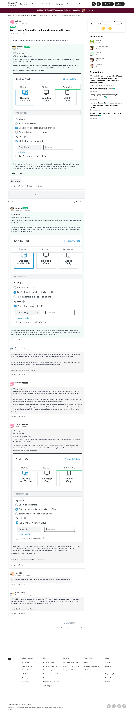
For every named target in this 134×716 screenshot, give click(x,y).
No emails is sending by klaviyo (101, 88)
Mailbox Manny (20, 348)
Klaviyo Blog (25, 670)
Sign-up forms (15, 181)
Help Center (80, 4)
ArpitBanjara (100, 58)
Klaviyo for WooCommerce (51, 682)
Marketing (33, 15)
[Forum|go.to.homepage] (12, 4)
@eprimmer (19, 53)
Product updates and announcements (102, 85)
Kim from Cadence (102, 46)
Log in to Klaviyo (27, 666)
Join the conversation (21, 15)
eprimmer (18, 21)
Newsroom (108, 666)
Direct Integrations (48, 686)
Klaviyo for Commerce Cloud (52, 674)
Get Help (87, 674)
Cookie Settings (26, 704)
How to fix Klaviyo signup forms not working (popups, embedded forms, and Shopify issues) (106, 105)
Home (10, 15)
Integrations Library (69, 670)
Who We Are (109, 662)
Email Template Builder (91, 666)
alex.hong (20, 46)
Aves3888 (18, 573)
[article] (47, 274)
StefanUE (99, 65)
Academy (70, 4)
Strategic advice (95, 110)
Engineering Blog (110, 674)
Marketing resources (28, 678)
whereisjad (99, 40)
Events (41, 4)
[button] (108, 4)
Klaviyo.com (25, 662)
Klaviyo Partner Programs (71, 662)
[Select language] (99, 4)
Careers (107, 670)
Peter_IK (99, 52)
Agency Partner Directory (71, 666)
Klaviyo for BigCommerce (51, 670)
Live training (25, 682)
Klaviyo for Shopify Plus (50, 666)
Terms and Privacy (14, 704)
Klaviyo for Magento (49, 678)
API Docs (87, 670)
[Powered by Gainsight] (67, 623)
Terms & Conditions (58, 628)
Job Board (49, 4)
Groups (34, 4)
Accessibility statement (74, 628)
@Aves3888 (15, 599)
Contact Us (108, 682)
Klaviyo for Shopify (49, 662)
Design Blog (109, 678)
